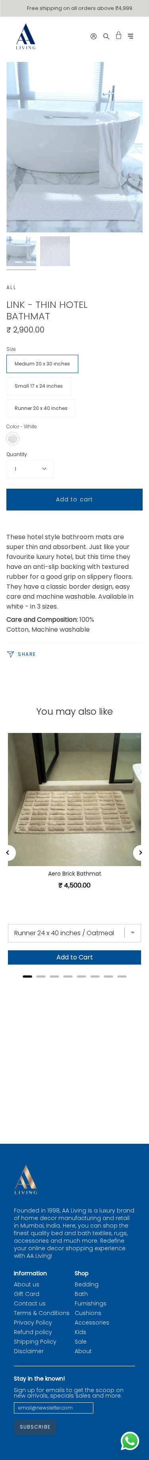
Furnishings (90, 1303)
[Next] (141, 853)
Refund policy (33, 1332)
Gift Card (26, 1294)
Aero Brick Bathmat (74, 873)
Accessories (92, 1322)
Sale (81, 1341)
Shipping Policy (35, 1341)
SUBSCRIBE (35, 1426)
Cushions (88, 1313)
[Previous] (8, 853)
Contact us (30, 1303)
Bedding (87, 1284)
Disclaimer (29, 1351)
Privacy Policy (33, 1322)
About (83, 1351)
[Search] (106, 36)
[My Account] (94, 36)
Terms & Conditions (42, 1313)
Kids (80, 1332)
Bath (81, 1294)
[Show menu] (130, 36)
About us (26, 1284)
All (11, 287)
